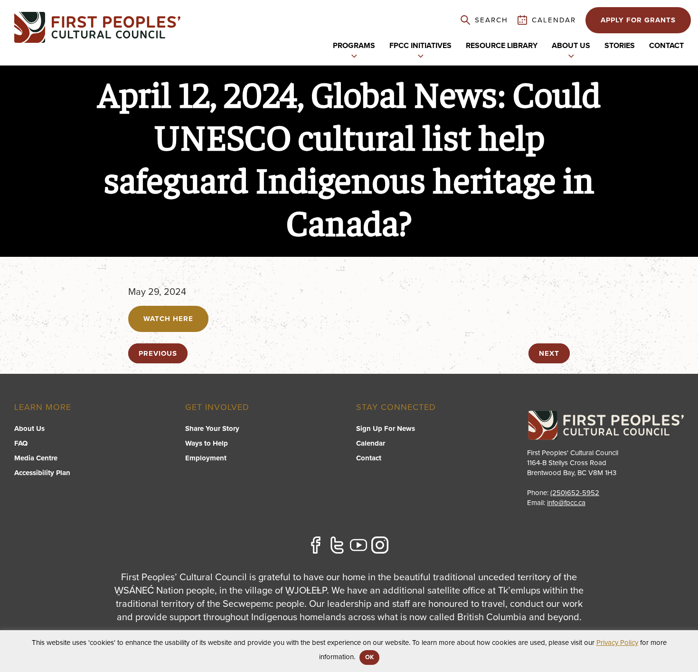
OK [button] (369, 657)
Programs (354, 45)
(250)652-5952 (574, 492)
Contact (666, 45)
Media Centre (35, 458)
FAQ (21, 443)
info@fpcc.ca (566, 502)
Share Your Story (212, 428)
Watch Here (168, 318)
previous (158, 353)
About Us (29, 428)
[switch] (354, 55)
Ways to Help (206, 443)
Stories (619, 45)
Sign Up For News (385, 428)
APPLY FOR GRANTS (638, 20)
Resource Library (502, 45)
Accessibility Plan (42, 472)
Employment (205, 458)
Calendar (370, 443)
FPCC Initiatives (420, 45)
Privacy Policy (617, 642)
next (549, 353)
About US (571, 45)
